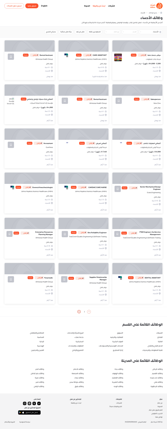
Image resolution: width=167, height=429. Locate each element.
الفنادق (160, 337)
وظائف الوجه (118, 386)
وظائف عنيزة (39, 377)
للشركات (111, 5)
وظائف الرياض (157, 369)
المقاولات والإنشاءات (76, 345)
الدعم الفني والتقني (155, 345)
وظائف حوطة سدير (77, 382)
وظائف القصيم (157, 373)
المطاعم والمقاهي (37, 332)
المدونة (87, 5)
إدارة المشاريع (118, 350)
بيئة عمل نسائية (66, 31)
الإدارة (42, 341)
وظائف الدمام (78, 369)
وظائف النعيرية (117, 382)
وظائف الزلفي (39, 386)
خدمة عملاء (79, 337)
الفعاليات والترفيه (116, 337)
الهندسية (40, 345)
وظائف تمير (40, 382)
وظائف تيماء (79, 377)
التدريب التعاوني (156, 413)
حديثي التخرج (51, 31)
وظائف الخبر (39, 369)
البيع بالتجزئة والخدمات (75, 332)
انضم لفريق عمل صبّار (155, 410)
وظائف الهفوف (117, 373)
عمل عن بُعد (80, 31)
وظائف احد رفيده (156, 377)
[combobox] (128, 32)
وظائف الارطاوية (157, 386)
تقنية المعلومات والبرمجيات (152, 350)
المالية (160, 341)
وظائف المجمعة (78, 373)
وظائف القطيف (117, 377)
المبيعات (159, 332)
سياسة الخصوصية (24, 422)
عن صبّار (159, 403)
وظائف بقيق (79, 386)
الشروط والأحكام (10, 422)
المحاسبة (40, 337)
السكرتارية (80, 341)
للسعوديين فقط (95, 31)
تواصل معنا (158, 417)
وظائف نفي (158, 382)
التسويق (120, 332)
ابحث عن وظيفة (99, 5)
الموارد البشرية (117, 341)
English (44, 5)
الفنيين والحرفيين (37, 350)
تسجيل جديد (32, 6)
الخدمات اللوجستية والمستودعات (111, 345)
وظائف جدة (119, 369)
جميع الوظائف (153, 13)
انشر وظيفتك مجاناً (116, 406)
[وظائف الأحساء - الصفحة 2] (79, 311)
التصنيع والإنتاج (78, 350)
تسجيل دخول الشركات (14, 6)
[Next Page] (79, 312)
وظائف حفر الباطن (37, 373)
